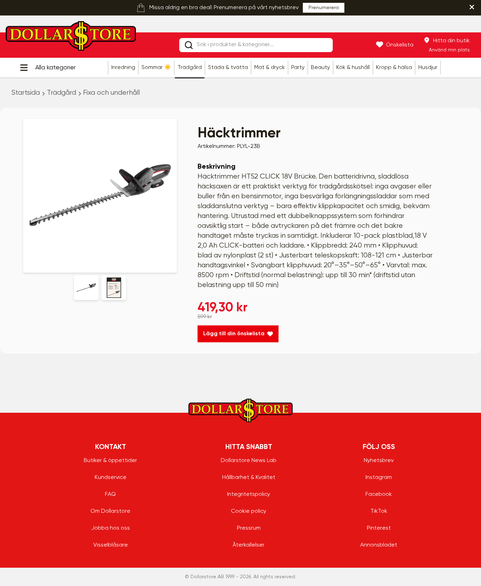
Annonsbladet (378, 545)
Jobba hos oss (110, 528)
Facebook (379, 494)
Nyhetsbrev (379, 460)
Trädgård (61, 92)
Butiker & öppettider (110, 460)
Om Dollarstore (110, 511)
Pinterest (379, 528)
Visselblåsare (110, 545)
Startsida (25, 92)
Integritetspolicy (248, 494)
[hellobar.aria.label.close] (471, 7)
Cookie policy (248, 511)
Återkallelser (248, 545)
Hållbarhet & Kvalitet (248, 477)
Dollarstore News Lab (248, 460)
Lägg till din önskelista (233, 334)
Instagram (379, 477)
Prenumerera (323, 7)
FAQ (110, 494)
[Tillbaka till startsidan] (71, 38)
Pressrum (249, 528)
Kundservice (110, 477)
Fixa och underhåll (111, 92)
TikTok (378, 511)
